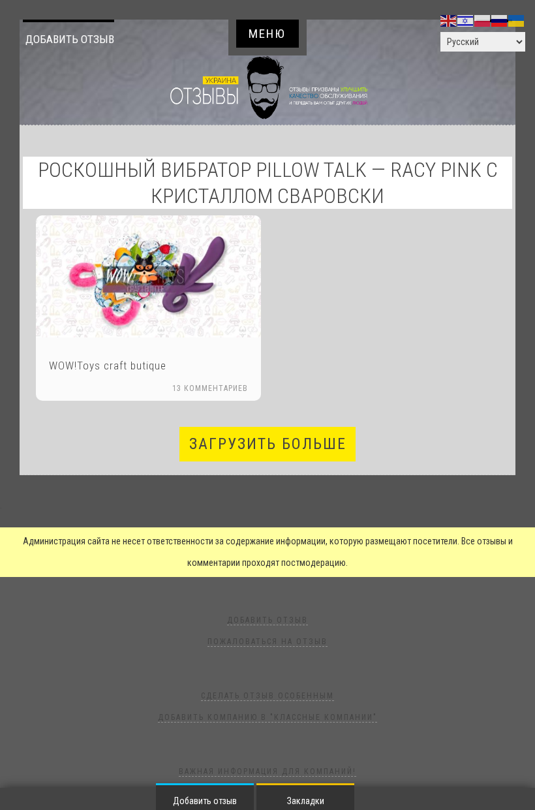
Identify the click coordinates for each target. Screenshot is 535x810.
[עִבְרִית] (465, 20)
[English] (448, 20)
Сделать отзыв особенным (267, 695)
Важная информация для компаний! (267, 771)
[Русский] (499, 20)
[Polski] (482, 20)
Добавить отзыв (69, 39)
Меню (267, 33)
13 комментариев (210, 388)
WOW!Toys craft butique (107, 365)
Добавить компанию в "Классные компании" (267, 717)
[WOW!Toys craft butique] (148, 276)
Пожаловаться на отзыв (267, 641)
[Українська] (516, 20)
